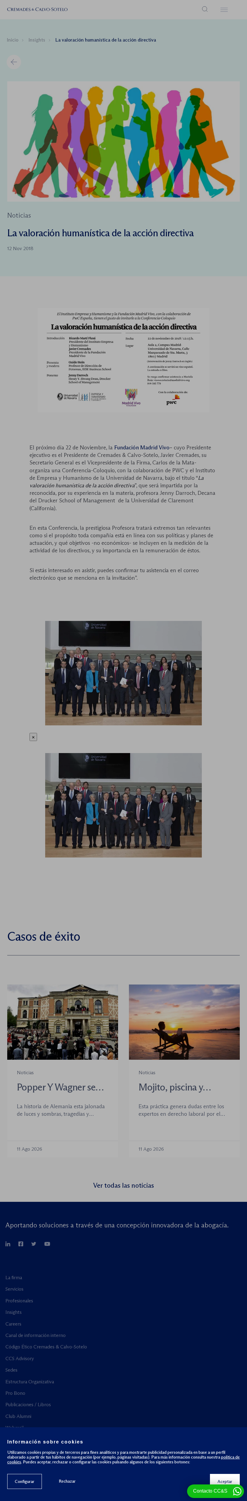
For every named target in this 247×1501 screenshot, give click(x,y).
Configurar (24, 1481)
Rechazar (67, 1481)
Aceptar (224, 1481)
